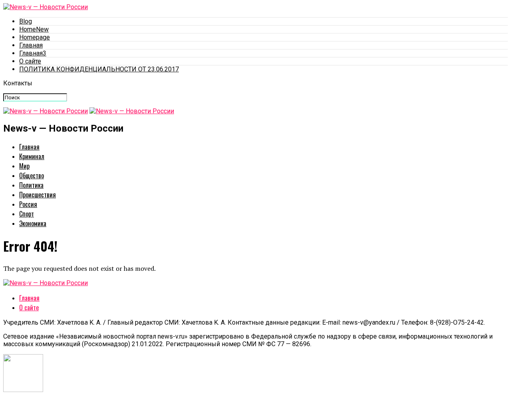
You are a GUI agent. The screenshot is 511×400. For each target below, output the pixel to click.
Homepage (34, 37)
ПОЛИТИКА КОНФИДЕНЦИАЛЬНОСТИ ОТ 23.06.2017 (99, 69)
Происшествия (37, 194)
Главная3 (32, 53)
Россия (28, 204)
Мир (24, 166)
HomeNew (34, 29)
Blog (25, 21)
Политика (31, 185)
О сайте (30, 61)
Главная (31, 45)
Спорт (26, 214)
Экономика (32, 223)
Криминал (31, 156)
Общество (31, 175)
